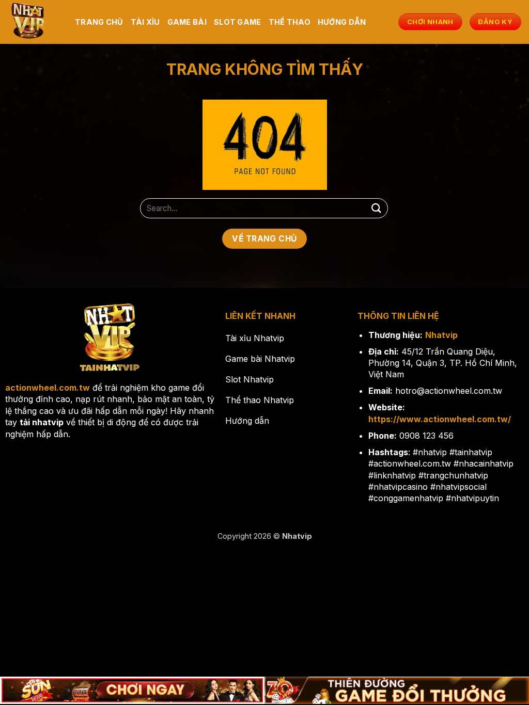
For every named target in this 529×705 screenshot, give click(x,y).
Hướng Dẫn (342, 22)
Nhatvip (441, 335)
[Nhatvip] (33, 22)
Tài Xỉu (145, 22)
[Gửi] (376, 208)
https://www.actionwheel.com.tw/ (439, 419)
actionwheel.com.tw (47, 387)
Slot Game (237, 22)
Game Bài (187, 22)
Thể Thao (289, 22)
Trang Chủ (99, 22)
